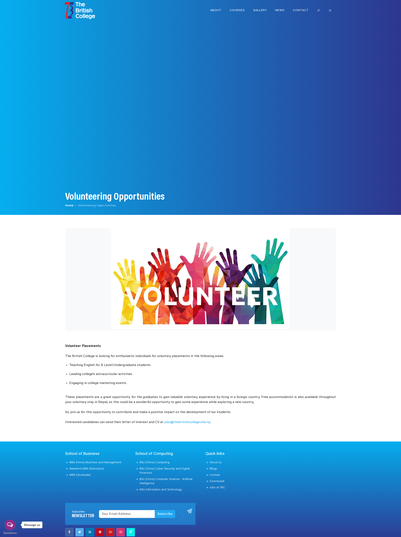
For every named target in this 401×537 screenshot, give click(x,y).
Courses (237, 10)
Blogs (213, 468)
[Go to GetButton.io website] (10, 533)
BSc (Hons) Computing (155, 462)
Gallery (260, 10)
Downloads (217, 481)
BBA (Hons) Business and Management (95, 462)
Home (69, 205)
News (279, 10)
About (215, 10)
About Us (216, 462)
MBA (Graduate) (80, 475)
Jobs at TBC (217, 487)
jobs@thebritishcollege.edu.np (187, 422)
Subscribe (165, 514)
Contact (301, 10)
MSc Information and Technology (161, 489)
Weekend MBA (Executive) (86, 468)
